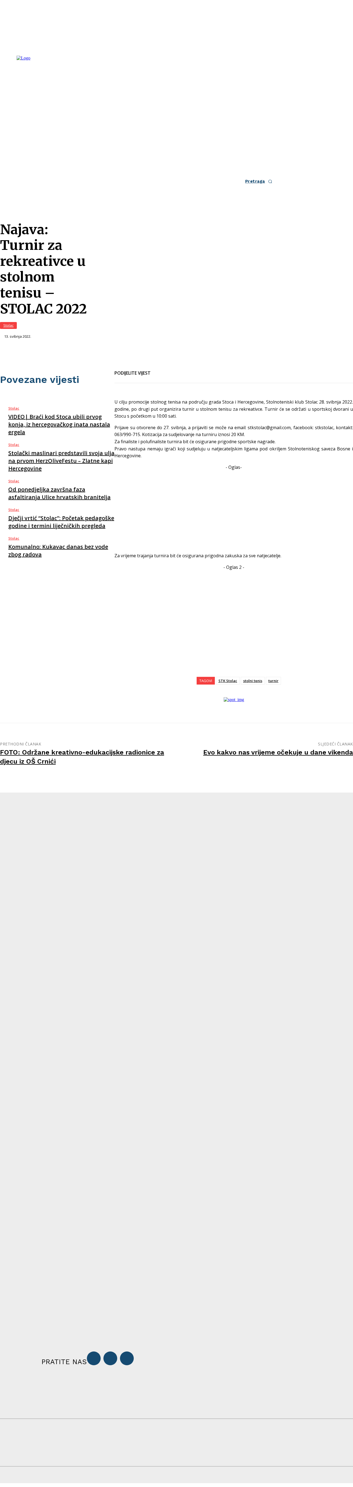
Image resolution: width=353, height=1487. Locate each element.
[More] (219, 369)
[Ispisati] (199, 369)
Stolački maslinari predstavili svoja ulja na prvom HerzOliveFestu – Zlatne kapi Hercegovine (61, 460)
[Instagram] (110, 1358)
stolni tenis (252, 680)
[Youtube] (127, 1358)
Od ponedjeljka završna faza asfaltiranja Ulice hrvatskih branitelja (59, 493)
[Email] (179, 369)
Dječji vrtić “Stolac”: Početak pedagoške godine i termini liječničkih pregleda (61, 521)
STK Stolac (227, 680)
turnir (273, 680)
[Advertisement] (233, 509)
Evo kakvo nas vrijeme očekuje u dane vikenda (278, 752)
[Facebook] (160, 369)
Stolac (8, 325)
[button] (260, 181)
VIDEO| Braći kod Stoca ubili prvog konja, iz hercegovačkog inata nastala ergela (59, 424)
